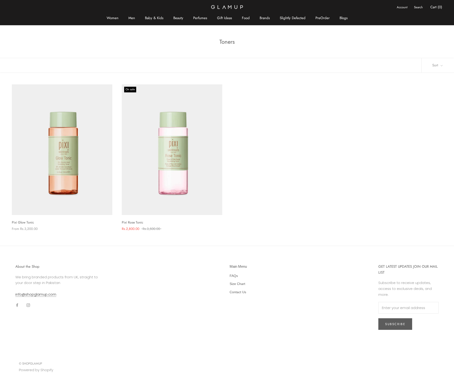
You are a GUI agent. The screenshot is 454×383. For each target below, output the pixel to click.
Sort (435, 65)
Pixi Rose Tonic (132, 222)
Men (131, 18)
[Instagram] (28, 305)
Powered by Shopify (36, 369)
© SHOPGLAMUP (30, 363)
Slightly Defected (293, 18)
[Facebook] (17, 305)
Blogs (344, 18)
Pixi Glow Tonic (23, 222)
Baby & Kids (154, 18)
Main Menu (238, 266)
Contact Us (238, 292)
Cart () (436, 7)
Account (402, 7)
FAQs (234, 276)
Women (112, 18)
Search (418, 7)
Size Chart (237, 284)
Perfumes (200, 18)
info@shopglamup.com (35, 294)
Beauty (178, 18)
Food (246, 18)
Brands (265, 18)
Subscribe (395, 324)
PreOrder (322, 18)
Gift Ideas (224, 18)
